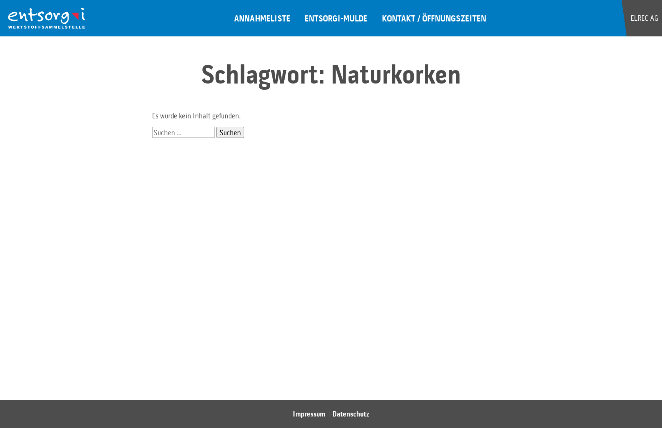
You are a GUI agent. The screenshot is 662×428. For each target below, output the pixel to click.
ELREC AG (644, 17)
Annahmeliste (262, 18)
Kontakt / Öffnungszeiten (434, 18)
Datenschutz (351, 413)
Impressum (309, 413)
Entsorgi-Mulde (336, 18)
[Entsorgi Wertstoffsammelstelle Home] (46, 18)
